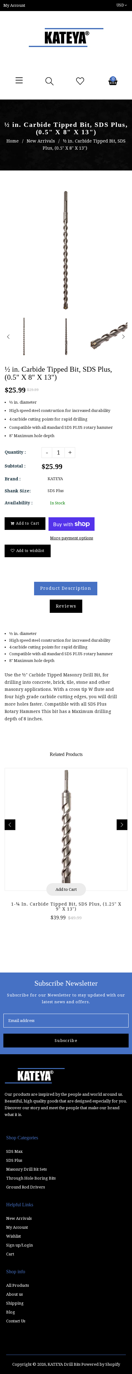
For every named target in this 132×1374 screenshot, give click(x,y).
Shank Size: (18, 490)
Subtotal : (15, 466)
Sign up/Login (19, 1245)
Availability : (19, 502)
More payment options (71, 538)
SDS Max (14, 1151)
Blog (10, 1312)
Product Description (65, 588)
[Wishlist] (80, 81)
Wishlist (13, 1236)
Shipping (15, 1303)
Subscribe (66, 1040)
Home (12, 141)
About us (14, 1294)
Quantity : (15, 452)
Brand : (13, 478)
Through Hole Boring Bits (31, 1178)
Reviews (66, 606)
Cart (10, 1254)
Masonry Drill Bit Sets (26, 1169)
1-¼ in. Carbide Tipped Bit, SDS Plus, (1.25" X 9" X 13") (66, 906)
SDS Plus (14, 1160)
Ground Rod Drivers (25, 1187)
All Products (17, 1285)
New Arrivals (41, 141)
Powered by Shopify (100, 1364)
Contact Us (15, 1321)
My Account (17, 1227)
